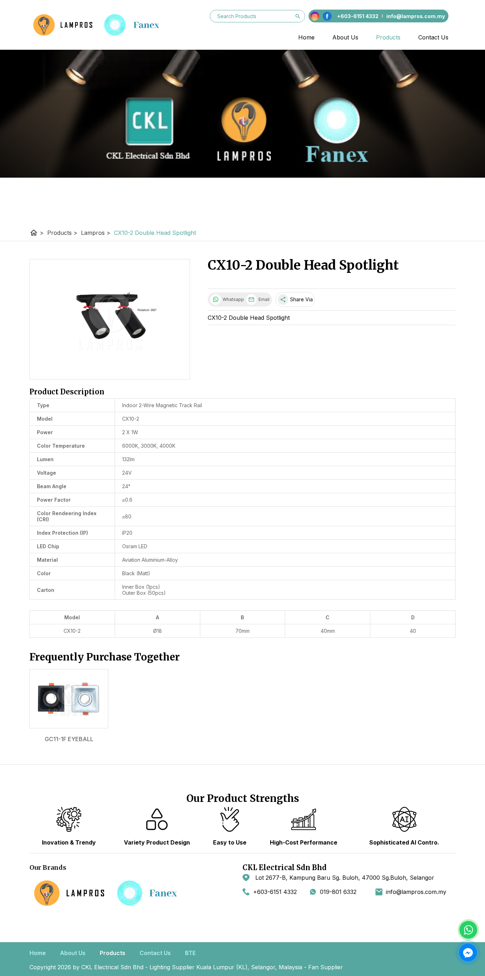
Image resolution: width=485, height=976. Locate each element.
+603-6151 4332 (275, 891)
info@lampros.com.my (416, 891)
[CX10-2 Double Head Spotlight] (110, 319)
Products (388, 37)
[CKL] (101, 25)
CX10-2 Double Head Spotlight (155, 232)
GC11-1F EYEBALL (69, 739)
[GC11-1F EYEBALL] (69, 698)
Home (306, 37)
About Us (345, 37)
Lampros (95, 232)
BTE (190, 952)
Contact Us (433, 37)
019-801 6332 (338, 891)
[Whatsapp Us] (468, 930)
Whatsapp (233, 299)
